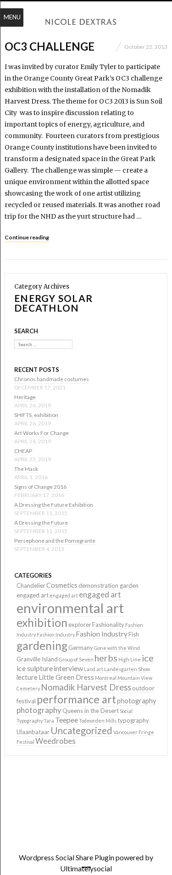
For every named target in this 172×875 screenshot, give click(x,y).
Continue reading (27, 237)
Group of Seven (76, 659)
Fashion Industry (56, 634)
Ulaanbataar (33, 732)
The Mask (26, 468)
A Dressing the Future (41, 522)
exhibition (42, 622)
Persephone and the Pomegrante (54, 540)
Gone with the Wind (117, 648)
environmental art (70, 608)
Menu (12, 17)
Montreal (106, 678)
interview (68, 668)
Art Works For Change (41, 432)
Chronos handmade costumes (51, 379)
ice (148, 657)
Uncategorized (81, 730)
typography (133, 720)
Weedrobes (55, 741)
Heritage (25, 397)
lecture (27, 677)
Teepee (66, 719)
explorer (79, 624)
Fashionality (108, 624)
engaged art (33, 595)
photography (136, 701)
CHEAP (23, 450)
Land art (93, 669)
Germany (80, 647)
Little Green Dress (66, 677)
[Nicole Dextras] (86, 22)
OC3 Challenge (49, 46)
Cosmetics (62, 585)
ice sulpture (35, 668)
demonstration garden (108, 585)
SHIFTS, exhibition (36, 414)
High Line (129, 659)
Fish (133, 634)
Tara (49, 721)
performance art (76, 699)
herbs (105, 657)
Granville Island (37, 659)
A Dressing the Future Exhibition (53, 504)
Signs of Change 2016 (40, 486)
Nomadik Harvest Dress (86, 687)
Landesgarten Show (127, 669)
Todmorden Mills (98, 721)
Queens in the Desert (90, 710)
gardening (42, 645)
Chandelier (31, 585)
